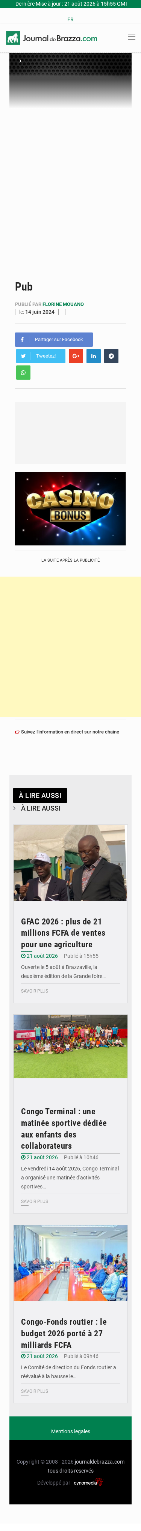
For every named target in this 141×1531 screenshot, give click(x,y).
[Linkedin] (93, 356)
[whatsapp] (23, 372)
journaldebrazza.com (99, 1462)
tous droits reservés (71, 1471)
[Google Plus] (76, 356)
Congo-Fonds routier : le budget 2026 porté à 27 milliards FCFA (64, 1333)
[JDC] (51, 37)
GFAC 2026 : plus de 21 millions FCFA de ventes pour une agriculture (63, 933)
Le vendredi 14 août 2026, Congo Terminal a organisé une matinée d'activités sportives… (70, 1178)
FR (70, 19)
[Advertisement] (70, 183)
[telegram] (111, 356)
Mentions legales (70, 1431)
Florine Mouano (63, 304)
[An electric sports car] (70, 863)
